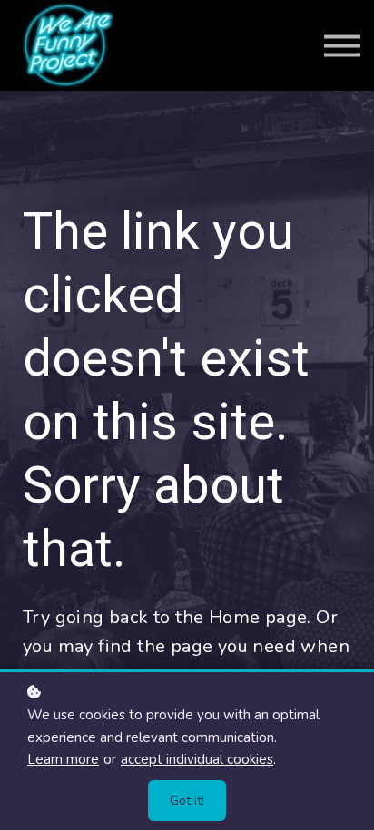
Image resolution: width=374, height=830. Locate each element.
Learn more (63, 759)
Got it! (187, 800)
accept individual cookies (197, 759)
